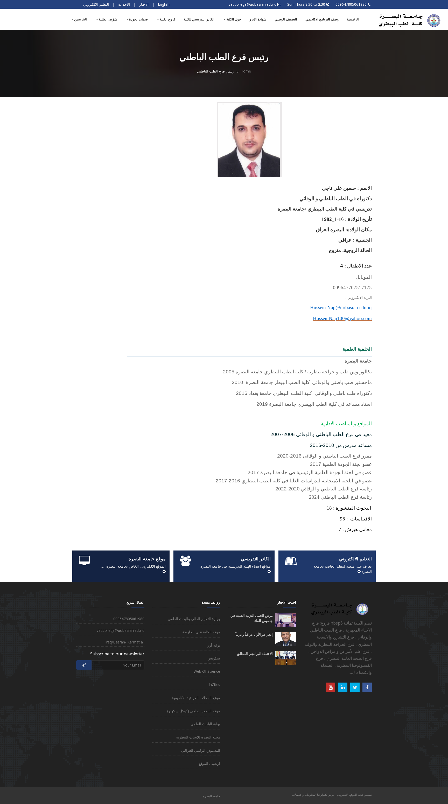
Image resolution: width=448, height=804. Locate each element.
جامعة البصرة (211, 796)
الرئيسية (353, 19)
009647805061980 (351, 4)
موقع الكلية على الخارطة (201, 631)
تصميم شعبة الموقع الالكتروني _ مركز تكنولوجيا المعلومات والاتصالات (332, 794)
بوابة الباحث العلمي (205, 723)
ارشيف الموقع (209, 763)
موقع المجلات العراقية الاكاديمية (196, 697)
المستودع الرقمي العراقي (200, 750)
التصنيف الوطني (286, 19)
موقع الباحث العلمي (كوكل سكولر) (193, 710)
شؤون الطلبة (107, 19)
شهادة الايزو (257, 19)
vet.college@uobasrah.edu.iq (252, 4)
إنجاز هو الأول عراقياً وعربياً (254, 634)
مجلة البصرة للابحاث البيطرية (198, 737)
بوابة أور (213, 645)
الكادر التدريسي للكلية (199, 19)
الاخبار (144, 4)
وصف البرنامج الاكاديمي (322, 19)
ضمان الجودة (138, 19)
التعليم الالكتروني (96, 4)
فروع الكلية (167, 19)
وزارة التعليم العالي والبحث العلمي (194, 618)
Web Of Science (207, 671)
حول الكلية (233, 19)
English (164, 4)
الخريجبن (80, 19)
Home (246, 71)
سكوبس (213, 658)
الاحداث (124, 4)
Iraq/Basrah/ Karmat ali (124, 642)
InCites (214, 684)
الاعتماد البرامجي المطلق (255, 654)
